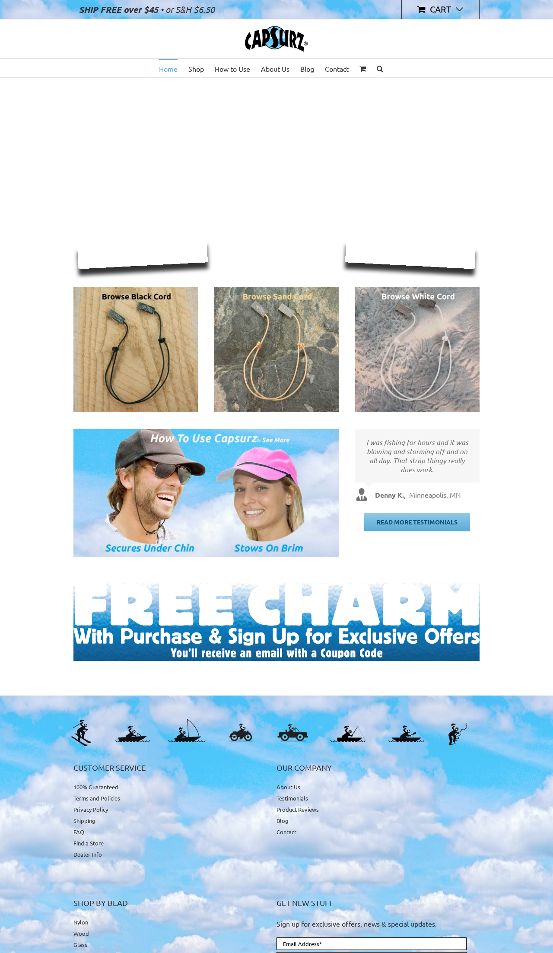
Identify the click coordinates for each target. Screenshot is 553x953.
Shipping (84, 820)
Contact (286, 831)
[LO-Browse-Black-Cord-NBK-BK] (135, 290)
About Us (288, 787)
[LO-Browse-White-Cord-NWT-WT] (417, 290)
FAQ (78, 831)
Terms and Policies (96, 798)
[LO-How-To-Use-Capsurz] (206, 432)
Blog (282, 820)
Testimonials (292, 798)
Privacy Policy (90, 809)
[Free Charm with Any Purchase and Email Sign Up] (276, 586)
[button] (380, 68)
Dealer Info (87, 854)
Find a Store (88, 843)
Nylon (80, 922)
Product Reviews (297, 809)
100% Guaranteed (95, 787)
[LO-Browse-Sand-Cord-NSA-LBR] (276, 290)
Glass (80, 944)
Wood (81, 933)
